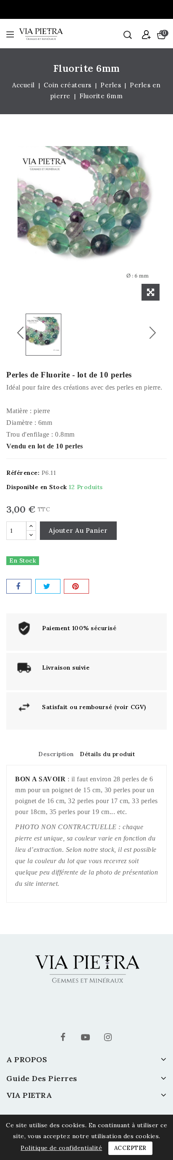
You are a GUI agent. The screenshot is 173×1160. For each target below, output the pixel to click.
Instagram (109, 1038)
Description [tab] (56, 754)
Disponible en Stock (36, 487)
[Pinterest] (76, 586)
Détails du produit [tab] (107, 754)
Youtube (86, 1038)
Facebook (64, 1038)
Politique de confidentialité (61, 1148)
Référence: (22, 473)
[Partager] (19, 586)
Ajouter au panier (78, 530)
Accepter (130, 1148)
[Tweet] (48, 586)
